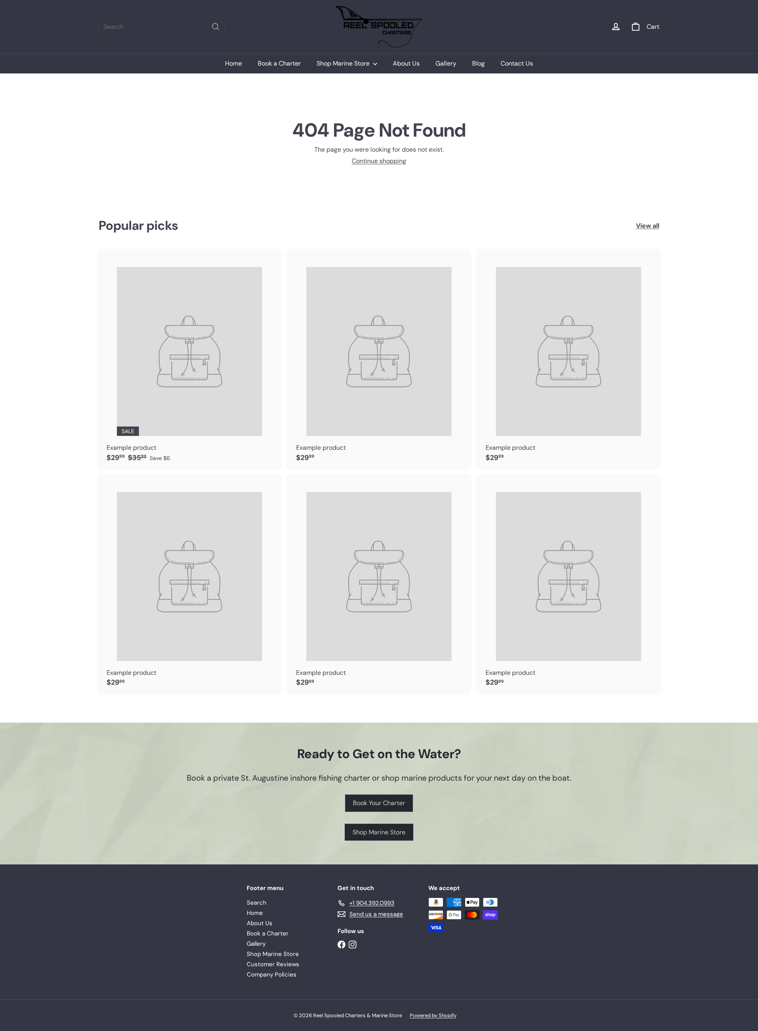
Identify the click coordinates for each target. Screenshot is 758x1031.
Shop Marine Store (344, 63)
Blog (478, 63)
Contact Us (517, 63)
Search (256, 903)
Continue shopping (379, 161)
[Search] (215, 27)
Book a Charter (279, 63)
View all (647, 225)
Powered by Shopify (433, 1015)
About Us (406, 63)
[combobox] (162, 27)
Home (233, 63)
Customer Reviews (273, 964)
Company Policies (271, 974)
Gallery (445, 63)
